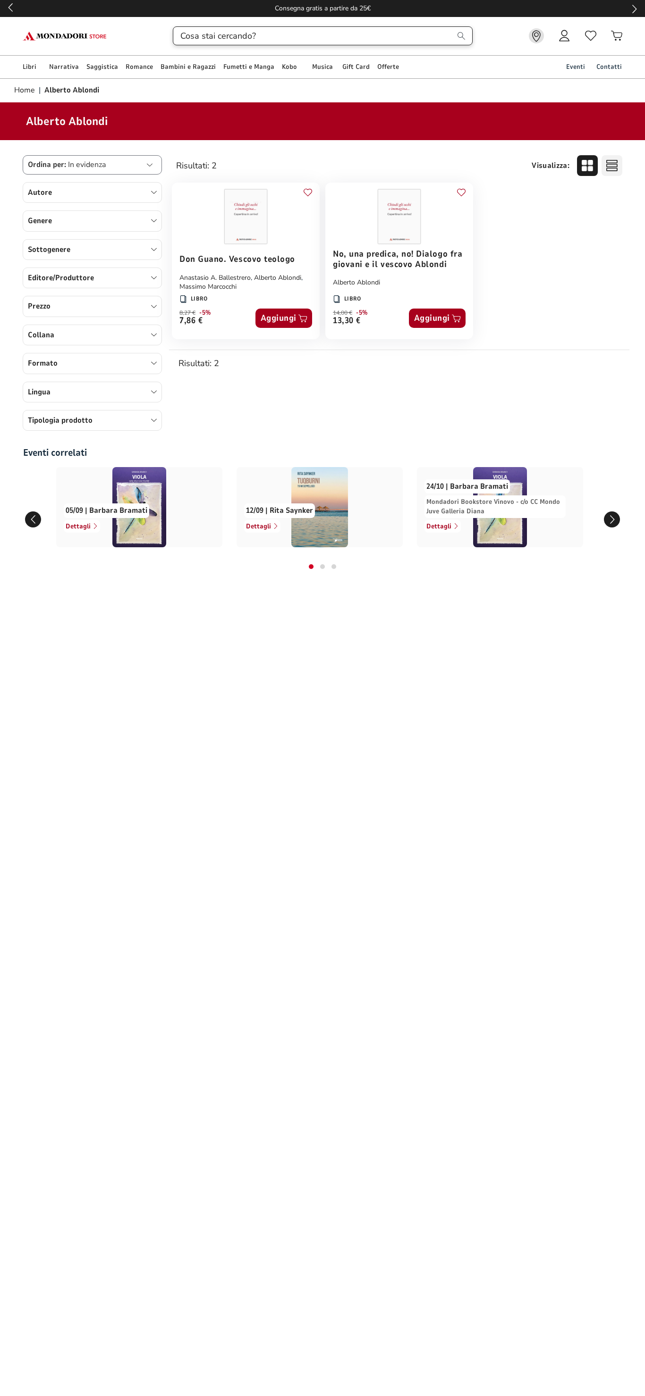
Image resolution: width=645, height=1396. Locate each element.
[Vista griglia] (587, 165)
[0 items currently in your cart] (616, 36)
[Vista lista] (612, 165)
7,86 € (191, 321)
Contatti (609, 66)
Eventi (575, 66)
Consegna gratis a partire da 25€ (323, 8)
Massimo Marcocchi (208, 286)
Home (25, 90)
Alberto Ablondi (277, 277)
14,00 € (342, 313)
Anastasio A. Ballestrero (215, 277)
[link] (536, 35)
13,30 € (347, 321)
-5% (205, 312)
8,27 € (187, 313)
